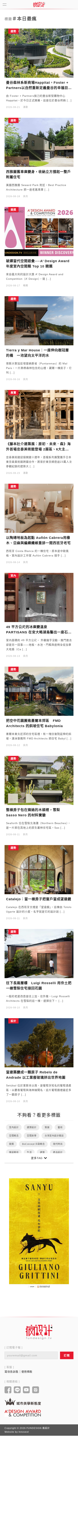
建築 (42, 1152)
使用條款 (26, 1371)
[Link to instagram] (35, 1390)
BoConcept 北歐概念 (33, 1144)
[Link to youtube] (26, 1390)
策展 (47, 1127)
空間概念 (14, 1135)
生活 (29, 1152)
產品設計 (57, 1152)
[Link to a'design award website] (23, 1413)
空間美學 (31, 1135)
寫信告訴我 (11, 1371)
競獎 (11, 1144)
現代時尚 (57, 1144)
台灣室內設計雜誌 (54, 1135)
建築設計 (31, 1127)
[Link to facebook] (8, 1390)
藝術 (60, 1127)
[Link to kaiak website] (23, 1401)
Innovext (24, 1432)
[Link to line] (17, 1390)
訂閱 (67, 1355)
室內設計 (14, 1127)
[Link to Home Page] (39, 4)
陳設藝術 (14, 1152)
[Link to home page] (39, 1332)
